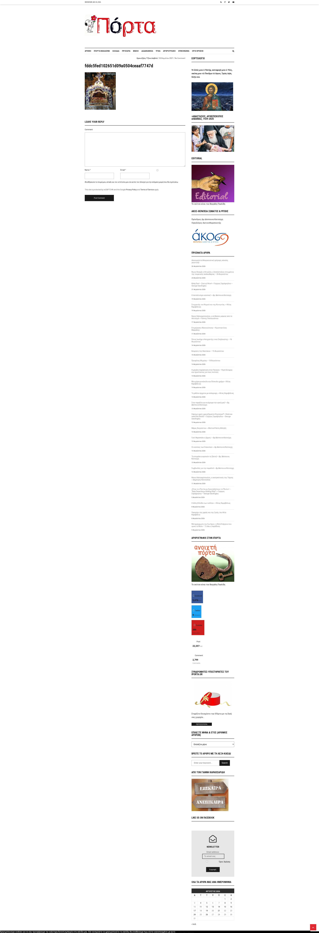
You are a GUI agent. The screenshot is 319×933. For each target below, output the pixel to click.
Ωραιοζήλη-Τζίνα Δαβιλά (147, 58)
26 (207, 915)
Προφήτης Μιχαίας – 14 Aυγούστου (206, 361)
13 (213, 907)
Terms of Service (147, 190)
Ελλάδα (116, 51)
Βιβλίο (136, 51)
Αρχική (88, 51)
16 (231, 907)
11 (201, 907)
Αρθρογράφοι (169, 51)
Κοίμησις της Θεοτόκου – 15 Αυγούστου (208, 351)
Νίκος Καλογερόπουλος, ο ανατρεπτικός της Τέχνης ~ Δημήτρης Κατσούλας (212, 479)
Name (87, 170)
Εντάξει (179, 932)
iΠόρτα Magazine (102, 51)
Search (225, 763)
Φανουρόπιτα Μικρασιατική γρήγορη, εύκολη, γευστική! (210, 261)
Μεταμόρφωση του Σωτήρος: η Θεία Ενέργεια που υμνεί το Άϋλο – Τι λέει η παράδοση (212, 525)
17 (195, 911)
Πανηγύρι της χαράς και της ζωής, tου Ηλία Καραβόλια (209, 513)
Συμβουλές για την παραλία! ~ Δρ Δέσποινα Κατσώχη (213, 468)
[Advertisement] (197, 24)
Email (122, 170)
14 (219, 907)
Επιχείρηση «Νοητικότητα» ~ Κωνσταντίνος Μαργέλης (209, 329)
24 (195, 915)
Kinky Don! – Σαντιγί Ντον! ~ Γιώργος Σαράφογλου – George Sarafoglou (212, 285)
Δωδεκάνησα (147, 51)
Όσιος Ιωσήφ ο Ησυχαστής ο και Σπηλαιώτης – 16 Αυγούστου (212, 340)
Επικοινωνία (183, 51)
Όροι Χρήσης (197, 51)
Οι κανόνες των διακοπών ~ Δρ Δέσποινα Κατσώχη (212, 447)
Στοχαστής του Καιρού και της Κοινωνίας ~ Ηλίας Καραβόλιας (211, 306)
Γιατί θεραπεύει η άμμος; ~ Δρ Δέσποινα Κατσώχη (211, 438)
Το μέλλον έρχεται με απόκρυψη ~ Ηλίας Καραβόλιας (213, 393)
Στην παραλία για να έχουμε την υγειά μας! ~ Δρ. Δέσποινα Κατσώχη (211, 404)
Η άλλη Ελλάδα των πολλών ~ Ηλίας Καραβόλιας (211, 503)
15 (225, 907)
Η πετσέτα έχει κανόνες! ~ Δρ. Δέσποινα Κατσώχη (211, 295)
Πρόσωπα (126, 51)
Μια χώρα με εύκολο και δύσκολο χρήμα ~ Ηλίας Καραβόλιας (211, 383)
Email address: (212, 852)
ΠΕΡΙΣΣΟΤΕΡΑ (201, 724)
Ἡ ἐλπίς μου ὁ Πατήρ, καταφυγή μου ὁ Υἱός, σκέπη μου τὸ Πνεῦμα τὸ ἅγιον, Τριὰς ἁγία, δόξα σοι (212, 73)
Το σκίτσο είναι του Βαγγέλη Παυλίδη (208, 204)
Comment (89, 130)
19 (207, 911)
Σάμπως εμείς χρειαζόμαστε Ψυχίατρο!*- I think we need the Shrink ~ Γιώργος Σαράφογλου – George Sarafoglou (212, 416)
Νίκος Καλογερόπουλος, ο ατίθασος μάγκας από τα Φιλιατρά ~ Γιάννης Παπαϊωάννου (212, 317)
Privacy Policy (131, 190)
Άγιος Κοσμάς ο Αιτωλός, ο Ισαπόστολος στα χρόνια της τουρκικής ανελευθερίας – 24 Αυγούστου (213, 273)
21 (219, 911)
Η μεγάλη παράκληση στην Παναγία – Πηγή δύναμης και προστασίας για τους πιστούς (212, 371)
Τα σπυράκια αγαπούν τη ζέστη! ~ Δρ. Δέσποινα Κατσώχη (210, 457)
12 (207, 907)
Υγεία (158, 51)
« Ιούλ (194, 924)
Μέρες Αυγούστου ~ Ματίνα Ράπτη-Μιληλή (209, 428)
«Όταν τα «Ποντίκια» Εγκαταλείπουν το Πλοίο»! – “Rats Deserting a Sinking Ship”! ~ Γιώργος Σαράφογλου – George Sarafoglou (211, 491)
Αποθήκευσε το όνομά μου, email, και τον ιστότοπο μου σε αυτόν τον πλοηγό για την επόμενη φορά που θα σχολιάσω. (131, 182)
